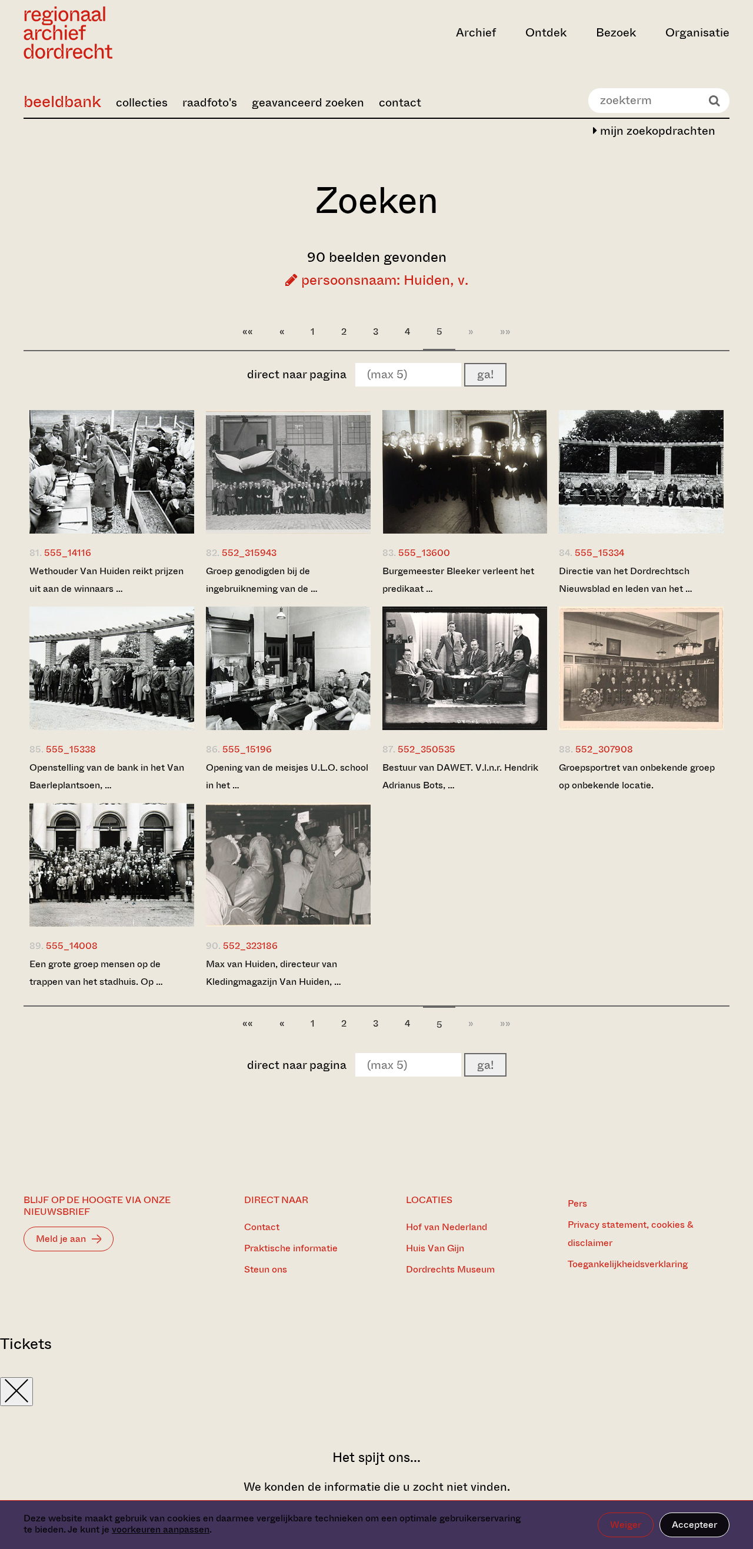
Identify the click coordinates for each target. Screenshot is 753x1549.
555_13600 (424, 552)
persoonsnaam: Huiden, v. (383, 280)
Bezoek (616, 32)
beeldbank (62, 101)
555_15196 (247, 749)
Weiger (625, 1524)
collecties (142, 102)
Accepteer (694, 1524)
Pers (577, 1203)
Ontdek (546, 32)
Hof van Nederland (446, 1227)
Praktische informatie (291, 1248)
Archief (476, 32)
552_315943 (249, 552)
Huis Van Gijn (435, 1248)
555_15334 (599, 552)
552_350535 (426, 749)
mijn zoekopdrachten (656, 130)
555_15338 (71, 749)
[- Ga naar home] (129, 32)
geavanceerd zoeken (308, 102)
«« (247, 331)
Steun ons (265, 1269)
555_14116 (67, 552)
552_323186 (250, 945)
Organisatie (697, 32)
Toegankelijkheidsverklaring (628, 1264)
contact (400, 102)
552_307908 (604, 749)
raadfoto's (209, 102)
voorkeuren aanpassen (160, 1529)
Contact (261, 1227)
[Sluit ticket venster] (16, 1391)
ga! (485, 374)
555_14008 (72, 945)
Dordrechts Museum (450, 1269)
